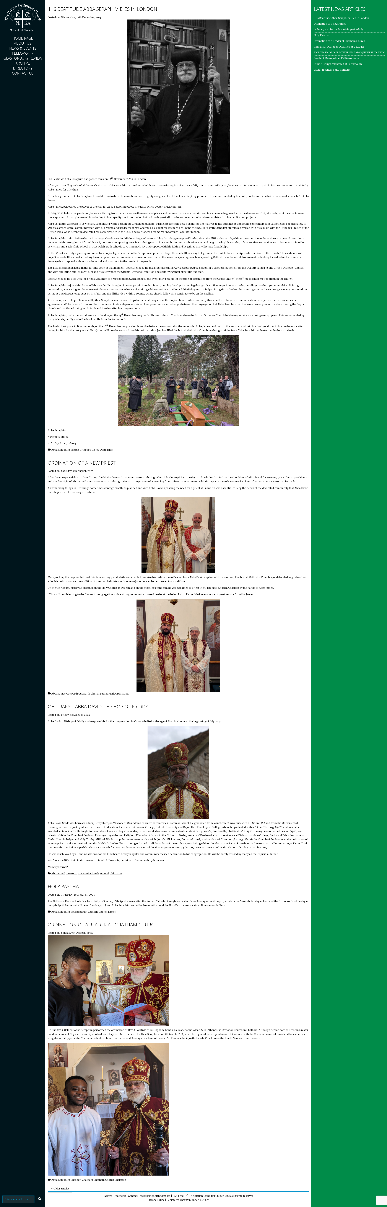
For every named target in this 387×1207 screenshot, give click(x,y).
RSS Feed (178, 1196)
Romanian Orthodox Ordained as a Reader (339, 47)
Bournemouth (79, 912)
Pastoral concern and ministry (332, 70)
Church (103, 912)
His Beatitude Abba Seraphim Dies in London (102, 9)
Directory (23, 68)
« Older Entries (60, 1189)
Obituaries (106, 450)
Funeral (104, 874)
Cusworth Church (88, 694)
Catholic (93, 912)
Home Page (22, 38)
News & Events (22, 48)
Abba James (58, 694)
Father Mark (107, 694)
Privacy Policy (156, 1200)
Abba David (58, 874)
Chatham (87, 1180)
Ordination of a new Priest (82, 462)
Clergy (95, 450)
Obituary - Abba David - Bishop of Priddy (338, 30)
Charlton (76, 1180)
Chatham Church (104, 1180)
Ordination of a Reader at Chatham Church (103, 924)
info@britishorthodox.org (154, 1196)
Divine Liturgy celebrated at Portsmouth (338, 64)
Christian (120, 1180)
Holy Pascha (63, 886)
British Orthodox (81, 450)
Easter (112, 912)
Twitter (107, 1196)
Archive (23, 63)
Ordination (122, 694)
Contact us (23, 73)
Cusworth (72, 694)
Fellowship (22, 53)
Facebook (120, 1196)
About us (22, 43)
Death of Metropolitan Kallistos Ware (336, 58)
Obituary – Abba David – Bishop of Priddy (98, 706)
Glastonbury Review (22, 58)
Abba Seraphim (60, 450)
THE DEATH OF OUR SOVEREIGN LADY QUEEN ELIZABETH (349, 53)
